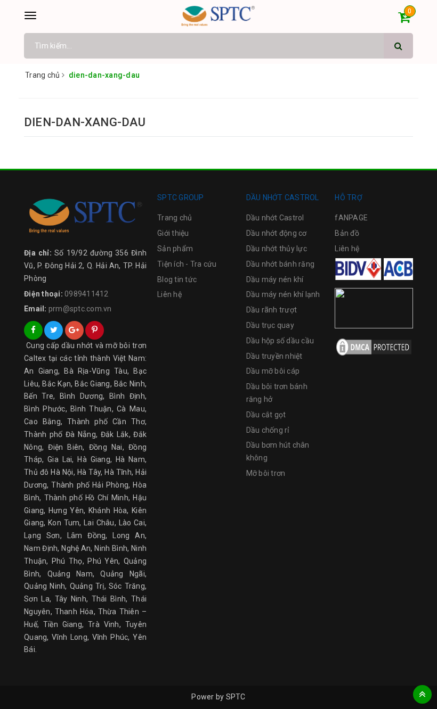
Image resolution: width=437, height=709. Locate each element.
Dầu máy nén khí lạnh (283, 294)
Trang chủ (174, 217)
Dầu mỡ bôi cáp (273, 371)
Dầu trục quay (270, 325)
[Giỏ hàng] (404, 19)
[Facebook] (33, 330)
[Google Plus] (74, 330)
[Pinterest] (94, 330)
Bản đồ (347, 233)
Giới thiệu (173, 233)
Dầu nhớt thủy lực (276, 248)
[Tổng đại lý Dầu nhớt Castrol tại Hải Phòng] (218, 16)
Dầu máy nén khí (275, 279)
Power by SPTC (218, 696)
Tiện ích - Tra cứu (187, 264)
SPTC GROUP (180, 197)
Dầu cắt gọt (266, 414)
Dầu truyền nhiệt (274, 356)
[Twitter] (53, 330)
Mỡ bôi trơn (266, 473)
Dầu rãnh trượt (271, 310)
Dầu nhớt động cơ (276, 233)
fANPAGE (351, 217)
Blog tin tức (177, 279)
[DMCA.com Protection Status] (374, 346)
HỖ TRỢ (348, 197)
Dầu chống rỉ (267, 430)
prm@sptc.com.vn (80, 308)
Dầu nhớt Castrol (275, 217)
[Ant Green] (85, 216)
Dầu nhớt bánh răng (280, 264)
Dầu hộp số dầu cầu (280, 340)
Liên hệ (169, 294)
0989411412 (86, 294)
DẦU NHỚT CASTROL (282, 197)
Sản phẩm (175, 248)
